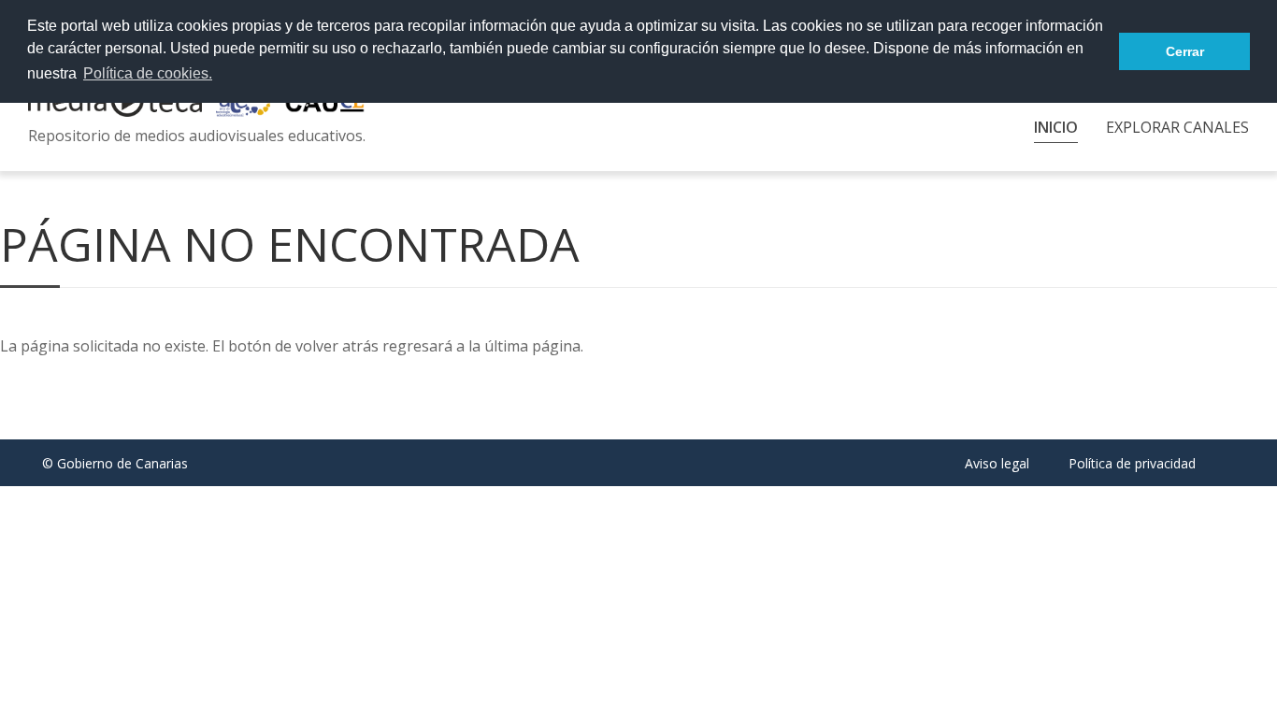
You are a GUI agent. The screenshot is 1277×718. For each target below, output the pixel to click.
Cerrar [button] (1185, 51)
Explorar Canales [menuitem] (1177, 127)
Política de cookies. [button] (147, 73)
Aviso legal (997, 463)
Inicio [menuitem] (1056, 127)
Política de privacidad (1132, 463)
